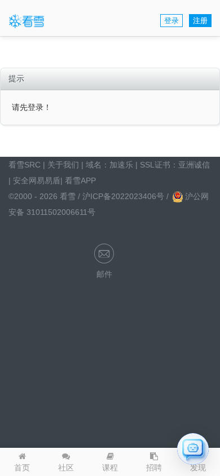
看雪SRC (24, 164)
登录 (171, 20)
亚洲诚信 (194, 164)
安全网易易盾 (36, 180)
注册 (200, 20)
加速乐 (121, 164)
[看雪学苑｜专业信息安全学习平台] (26, 20)
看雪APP (80, 180)
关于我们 (63, 164)
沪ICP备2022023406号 (124, 196)
